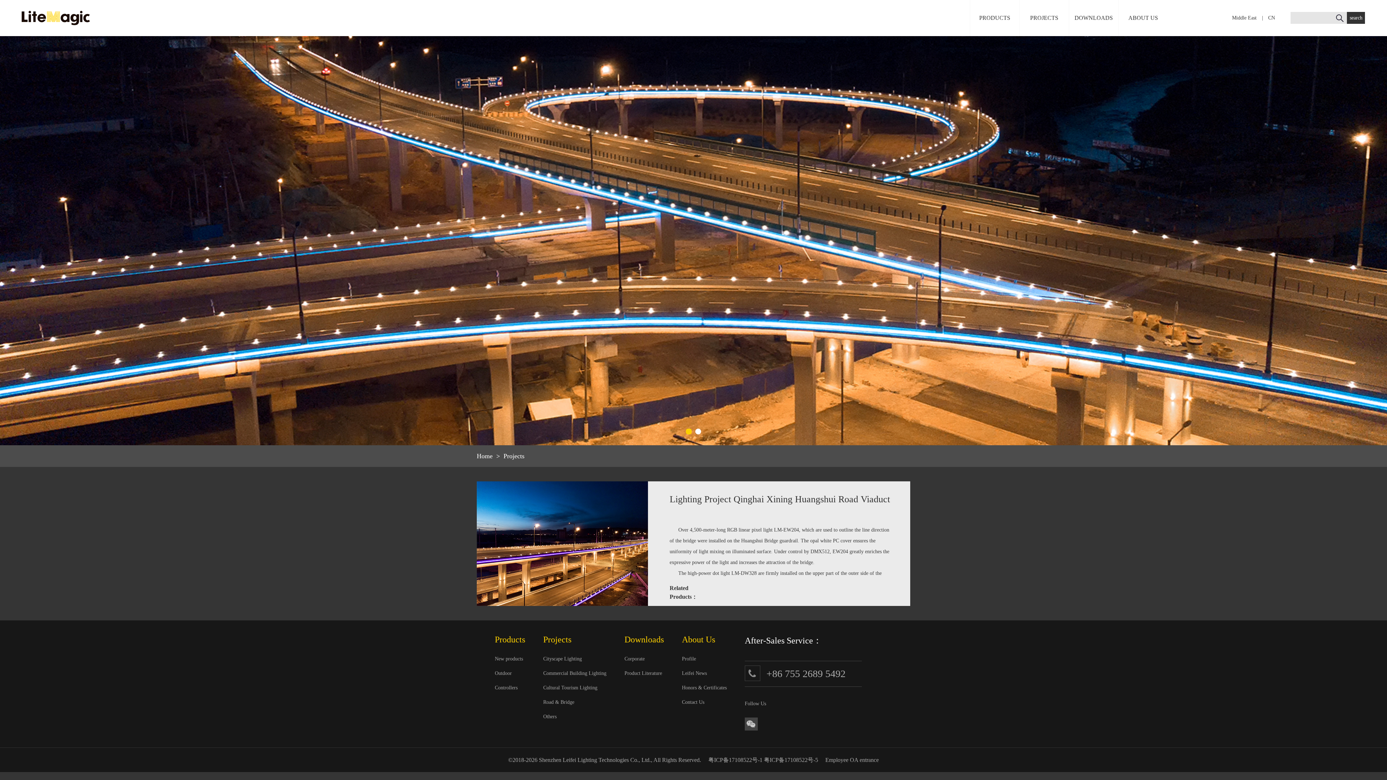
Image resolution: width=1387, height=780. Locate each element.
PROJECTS (1044, 18)
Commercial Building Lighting (574, 673)
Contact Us (693, 702)
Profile (689, 659)
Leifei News (694, 673)
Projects (514, 456)
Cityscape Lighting (562, 659)
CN (1271, 18)
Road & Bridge (558, 702)
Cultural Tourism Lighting (570, 687)
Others (550, 716)
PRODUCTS (994, 18)
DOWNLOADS (1094, 18)
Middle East (1244, 18)
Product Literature (643, 673)
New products (509, 659)
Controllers (506, 687)
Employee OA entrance (852, 760)
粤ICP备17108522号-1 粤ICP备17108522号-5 (763, 760)
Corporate (635, 659)
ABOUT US (1143, 18)
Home (485, 456)
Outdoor (503, 673)
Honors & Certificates (704, 687)
